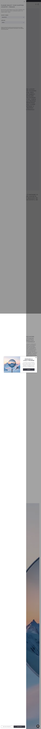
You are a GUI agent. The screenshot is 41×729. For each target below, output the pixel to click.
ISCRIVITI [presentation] (28, 369)
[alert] (20, 365)
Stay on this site (7, 726)
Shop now (19, 726)
